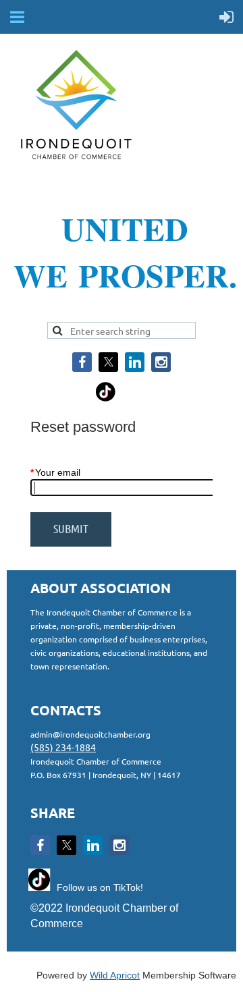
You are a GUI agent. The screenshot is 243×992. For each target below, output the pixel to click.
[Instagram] (161, 362)
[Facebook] (82, 362)
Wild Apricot (115, 975)
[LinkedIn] (134, 362)
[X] (108, 362)
